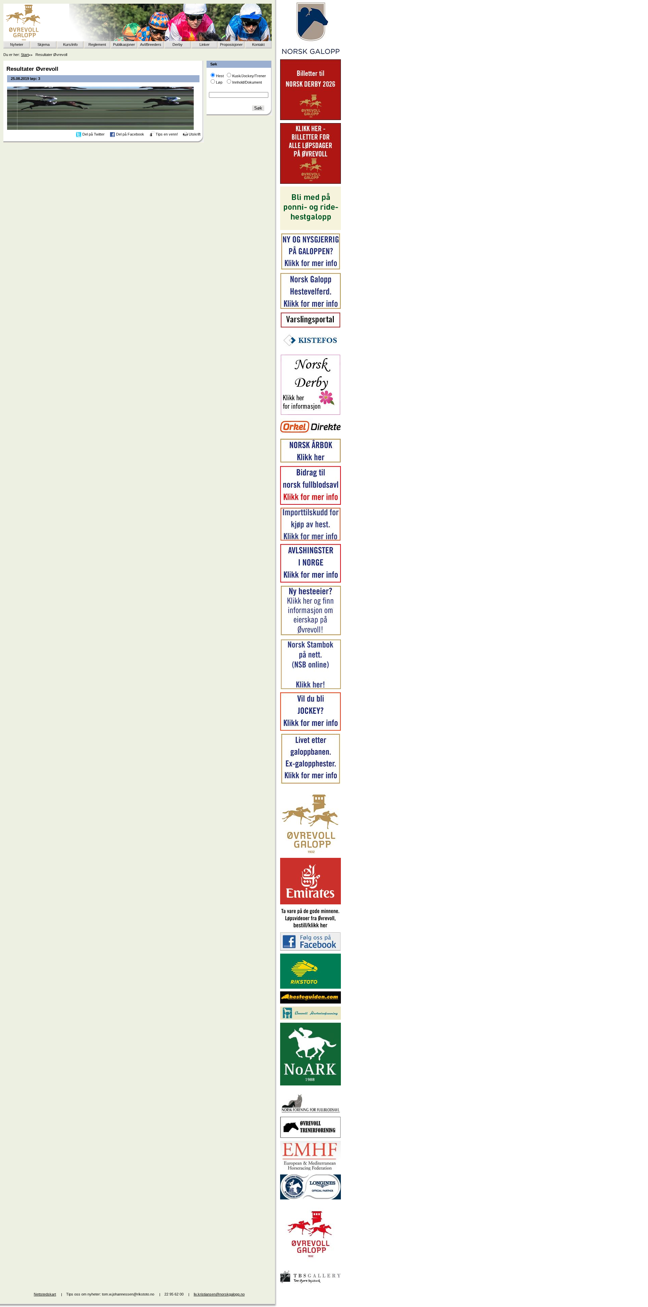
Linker (204, 44)
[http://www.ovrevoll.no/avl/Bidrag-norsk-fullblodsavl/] (310, 503)
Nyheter (16, 44)
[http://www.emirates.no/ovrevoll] (310, 903)
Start (25, 55)
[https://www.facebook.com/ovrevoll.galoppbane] (310, 949)
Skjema (43, 44)
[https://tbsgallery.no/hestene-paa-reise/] (310, 1284)
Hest (220, 76)
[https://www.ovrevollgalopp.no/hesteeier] (310, 635)
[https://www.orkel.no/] (310, 434)
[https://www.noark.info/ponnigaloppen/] (310, 229)
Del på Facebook (130, 134)
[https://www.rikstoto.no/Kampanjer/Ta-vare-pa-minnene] (310, 928)
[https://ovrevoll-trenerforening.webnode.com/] (310, 1137)
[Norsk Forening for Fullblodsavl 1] (310, 1112)
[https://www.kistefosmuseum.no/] (310, 350)
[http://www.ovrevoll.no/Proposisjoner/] (310, 1263)
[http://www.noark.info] (310, 1084)
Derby (177, 44)
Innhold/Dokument (247, 82)
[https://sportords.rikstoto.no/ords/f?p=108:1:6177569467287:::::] (310, 688)
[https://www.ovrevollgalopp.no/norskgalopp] (310, 55)
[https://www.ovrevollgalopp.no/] (310, 269)
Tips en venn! (167, 134)
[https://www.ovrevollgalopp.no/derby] (310, 414)
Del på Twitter (93, 134)
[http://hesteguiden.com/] (310, 1002)
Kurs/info (70, 44)
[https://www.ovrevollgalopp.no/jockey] (310, 729)
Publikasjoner (124, 44)
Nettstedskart (45, 1294)
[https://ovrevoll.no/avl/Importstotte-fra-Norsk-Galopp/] (310, 540)
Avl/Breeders (150, 44)
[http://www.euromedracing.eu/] (310, 1170)
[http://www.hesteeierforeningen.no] (310, 1018)
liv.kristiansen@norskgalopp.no (219, 1294)
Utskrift (194, 134)
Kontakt (258, 44)
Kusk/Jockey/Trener (249, 76)
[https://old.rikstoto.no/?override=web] (310, 987)
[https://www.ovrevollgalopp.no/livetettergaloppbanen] (310, 783)
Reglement (97, 44)
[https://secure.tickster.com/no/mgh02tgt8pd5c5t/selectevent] (310, 182)
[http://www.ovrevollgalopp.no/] (310, 854)
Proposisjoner (231, 44)
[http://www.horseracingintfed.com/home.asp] (310, 1198)
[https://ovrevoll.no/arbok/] (310, 462)
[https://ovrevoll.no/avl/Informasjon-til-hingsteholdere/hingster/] (310, 581)
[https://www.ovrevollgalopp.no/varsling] (310, 326)
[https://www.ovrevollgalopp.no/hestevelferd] (310, 308)
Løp (219, 82)
